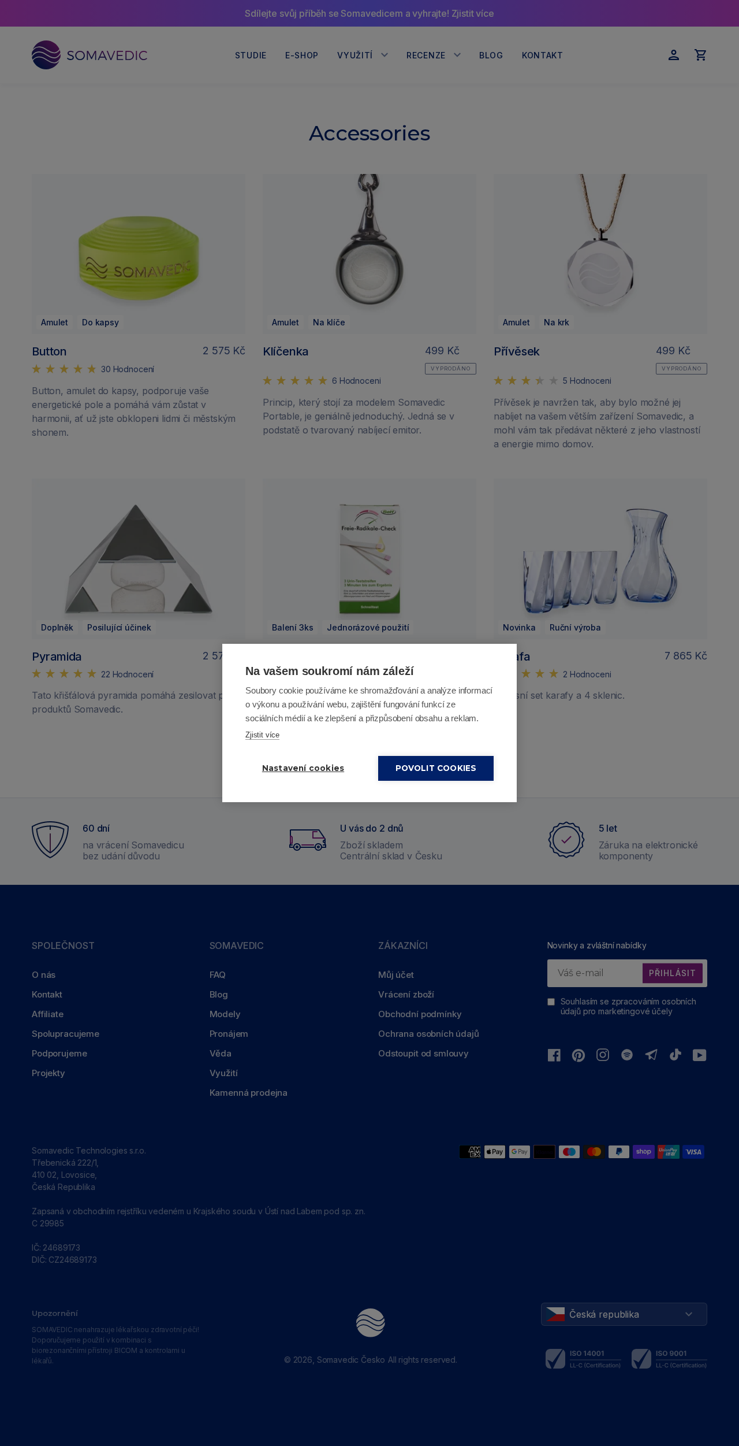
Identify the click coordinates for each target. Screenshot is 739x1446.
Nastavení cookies (303, 768)
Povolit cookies (436, 768)
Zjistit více (262, 735)
